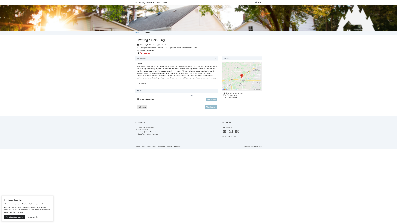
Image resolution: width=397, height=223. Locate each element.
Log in (259, 2)
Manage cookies (32, 217)
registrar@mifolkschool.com (147, 132)
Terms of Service (140, 146)
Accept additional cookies (14, 217)
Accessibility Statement (165, 146)
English (178, 146)
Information (141, 58)
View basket (210, 107)
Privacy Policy (151, 146)
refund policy (232, 137)
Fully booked (211, 99)
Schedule (139, 33)
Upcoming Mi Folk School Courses (151, 2)
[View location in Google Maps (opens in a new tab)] (241, 76)
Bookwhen (254, 146)
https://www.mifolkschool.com (148, 134)
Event (147, 33)
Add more (142, 107)
